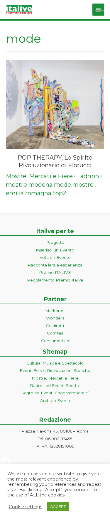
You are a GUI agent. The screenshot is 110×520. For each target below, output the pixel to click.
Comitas (55, 333)
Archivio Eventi (55, 400)
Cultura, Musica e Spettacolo (55, 363)
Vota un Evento (55, 257)
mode (62, 184)
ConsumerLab (55, 340)
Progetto (55, 242)
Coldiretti (55, 325)
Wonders (55, 318)
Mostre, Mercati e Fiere (39, 176)
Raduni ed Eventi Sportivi (55, 385)
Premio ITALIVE (55, 272)
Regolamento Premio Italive (55, 280)
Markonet (55, 310)
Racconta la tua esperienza (55, 265)
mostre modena (29, 184)
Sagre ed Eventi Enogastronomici (55, 392)
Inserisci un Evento (55, 250)
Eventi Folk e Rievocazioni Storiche (55, 370)
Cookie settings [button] (25, 506)
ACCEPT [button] (58, 506)
